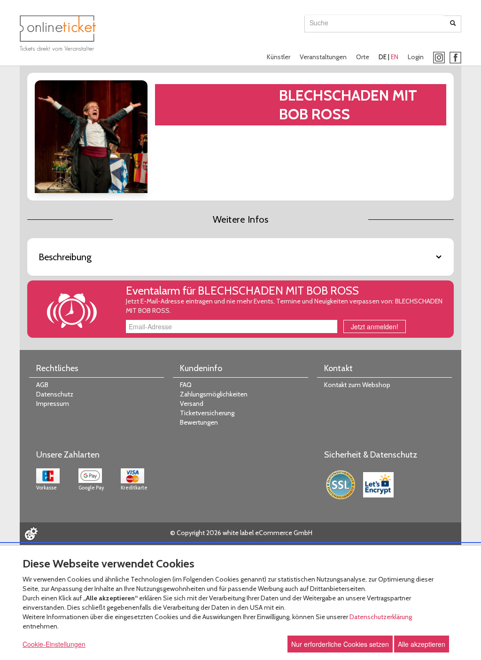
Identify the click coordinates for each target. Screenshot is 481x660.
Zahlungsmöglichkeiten (214, 394)
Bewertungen (199, 422)
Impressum (52, 403)
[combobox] (374, 23)
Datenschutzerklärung (380, 617)
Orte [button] (362, 57)
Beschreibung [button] (65, 257)
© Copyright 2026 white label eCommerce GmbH (241, 532)
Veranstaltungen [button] (323, 57)
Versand (191, 403)
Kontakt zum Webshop (357, 384)
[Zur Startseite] (57, 33)
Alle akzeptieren (421, 644)
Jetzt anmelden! (374, 326)
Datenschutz (54, 394)
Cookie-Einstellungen (54, 644)
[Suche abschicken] (453, 24)
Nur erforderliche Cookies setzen (340, 644)
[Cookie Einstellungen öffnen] (31, 533)
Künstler (278, 57)
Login (416, 57)
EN (394, 57)
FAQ (186, 384)
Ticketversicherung (207, 413)
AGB (42, 384)
